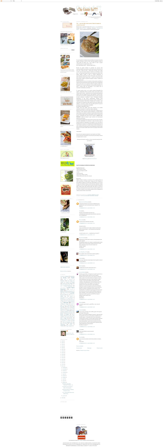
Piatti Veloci (67, 307)
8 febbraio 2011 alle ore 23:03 (87, 343)
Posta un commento (79, 346)
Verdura (62, 325)
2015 (63, 359)
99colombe (62, 276)
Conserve (67, 282)
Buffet (72, 278)
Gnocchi (71, 296)
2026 (63, 341)
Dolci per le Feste (64, 292)
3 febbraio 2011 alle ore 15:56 (87, 208)
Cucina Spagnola (62, 287)
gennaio (64, 395)
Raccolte (72, 310)
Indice (67, 297)
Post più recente (79, 348)
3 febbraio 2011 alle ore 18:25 (87, 234)
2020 (63, 351)
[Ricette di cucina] (81, 439)
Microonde (72, 302)
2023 (63, 346)
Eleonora (80, 219)
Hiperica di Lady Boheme (83, 201)
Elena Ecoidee (81, 237)
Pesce (68, 306)
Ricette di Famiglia (64, 314)
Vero (80, 210)
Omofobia (65, 305)
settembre (64, 372)
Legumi (61, 299)
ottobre (64, 370)
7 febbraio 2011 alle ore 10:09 (87, 307)
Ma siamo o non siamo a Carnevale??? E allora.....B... (68, 384)
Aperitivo (72, 276)
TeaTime (69, 320)
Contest (73, 282)
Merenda (66, 302)
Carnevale (71, 279)
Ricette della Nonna (69, 312)
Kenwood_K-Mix (70, 298)
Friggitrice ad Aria (65, 293)
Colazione (62, 280)
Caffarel (65, 279)
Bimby (65, 278)
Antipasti (67, 276)
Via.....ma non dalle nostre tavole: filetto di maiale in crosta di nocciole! (88, 24)
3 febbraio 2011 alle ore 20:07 (87, 255)
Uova (66, 323)
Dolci (61, 291)
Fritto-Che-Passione (85, 195)
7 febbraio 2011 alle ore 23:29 (87, 326)
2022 (63, 347)
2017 (63, 356)
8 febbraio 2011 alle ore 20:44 (87, 334)
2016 (63, 357)
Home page (89, 348)
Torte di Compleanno (66, 322)
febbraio (64, 382)
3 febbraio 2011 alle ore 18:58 (87, 249)
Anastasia (81, 309)
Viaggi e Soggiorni (69, 325)
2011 (63, 365)
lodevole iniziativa (93, 158)
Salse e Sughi (63, 318)
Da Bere (71, 289)
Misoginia (92, 195)
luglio (64, 374)
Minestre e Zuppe (65, 304)
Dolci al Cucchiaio (69, 290)
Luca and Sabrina (82, 272)
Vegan (71, 323)
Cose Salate (70, 283)
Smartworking (72, 319)
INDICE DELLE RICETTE (65, 267)
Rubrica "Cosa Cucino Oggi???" (67, 316)
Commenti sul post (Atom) (84, 350)
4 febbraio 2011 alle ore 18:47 (87, 299)
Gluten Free (63, 296)
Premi (61, 310)
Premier (65, 310)
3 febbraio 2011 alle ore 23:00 (87, 269)
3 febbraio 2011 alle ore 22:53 (87, 263)
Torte (73, 320)
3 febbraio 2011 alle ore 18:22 (87, 223)
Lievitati (66, 299)
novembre (64, 369)
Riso (73, 315)
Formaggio (72, 292)
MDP (66, 301)
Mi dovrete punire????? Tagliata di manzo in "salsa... (68, 390)
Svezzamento (64, 320)
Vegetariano (62, 324)
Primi (68, 310)
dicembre (64, 367)
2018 (63, 354)
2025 (63, 342)
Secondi (96, 195)
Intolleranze (62, 298)
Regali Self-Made (65, 311)
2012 (63, 364)
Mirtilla (80, 265)
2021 (63, 349)
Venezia (71, 324)
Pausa (72, 305)
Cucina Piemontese (68, 286)
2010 (63, 397)
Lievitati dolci (72, 299)
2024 (63, 344)
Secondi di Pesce (64, 319)
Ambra (80, 258)
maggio (64, 377)
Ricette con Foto (63, 271)
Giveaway (72, 294)
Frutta (67, 294)
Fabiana (80, 302)
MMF (61, 305)
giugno (64, 375)
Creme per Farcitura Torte (65, 284)
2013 (63, 362)
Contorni (64, 283)
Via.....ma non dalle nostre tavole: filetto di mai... (68, 393)
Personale (62, 306)
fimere (80, 337)
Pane (69, 305)
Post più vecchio (100, 348)
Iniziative (71, 297)
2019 (63, 352)
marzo (64, 380)
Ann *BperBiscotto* (82, 251)
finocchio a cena (94, 26)
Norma (85, 28)
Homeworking (62, 297)
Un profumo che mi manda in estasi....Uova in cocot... (68, 387)
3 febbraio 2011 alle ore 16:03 (87, 217)
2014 (63, 360)
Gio (80, 329)
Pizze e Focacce (70, 309)
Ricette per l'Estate (68, 315)
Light (63, 301)
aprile (64, 379)
